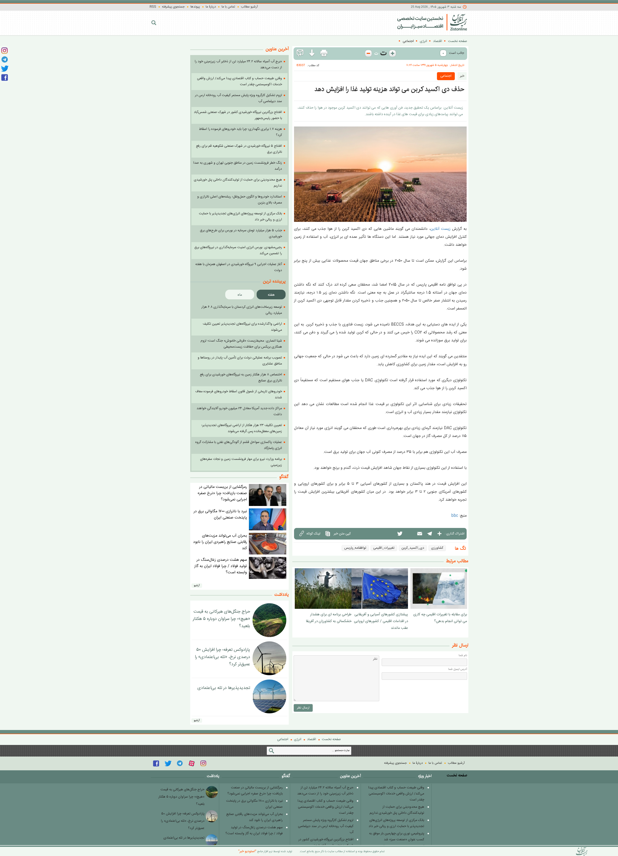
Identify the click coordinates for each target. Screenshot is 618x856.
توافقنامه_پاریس (355, 548)
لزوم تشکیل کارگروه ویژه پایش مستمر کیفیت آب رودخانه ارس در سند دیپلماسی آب (325, 826)
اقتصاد (437, 41)
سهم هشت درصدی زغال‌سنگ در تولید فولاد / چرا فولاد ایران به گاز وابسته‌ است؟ (220, 566)
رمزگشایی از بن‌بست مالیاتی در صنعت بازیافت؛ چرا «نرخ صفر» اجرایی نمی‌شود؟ (222, 493)
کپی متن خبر (342, 534)
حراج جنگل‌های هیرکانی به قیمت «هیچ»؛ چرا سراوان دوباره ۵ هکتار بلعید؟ (221, 619)
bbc (454, 515)
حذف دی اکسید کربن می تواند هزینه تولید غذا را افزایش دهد (389, 89)
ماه (240, 295)
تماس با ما (228, 6)
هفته (271, 295)
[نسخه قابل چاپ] (324, 53)
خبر (462, 76)
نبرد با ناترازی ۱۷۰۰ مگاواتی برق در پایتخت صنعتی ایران (220, 514)
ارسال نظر (303, 707)
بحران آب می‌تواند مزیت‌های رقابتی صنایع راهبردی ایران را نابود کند (220, 542)
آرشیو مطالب (249, 6)
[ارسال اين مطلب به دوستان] (300, 53)
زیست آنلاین (440, 229)
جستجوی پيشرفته (173, 6)
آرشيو (197, 585)
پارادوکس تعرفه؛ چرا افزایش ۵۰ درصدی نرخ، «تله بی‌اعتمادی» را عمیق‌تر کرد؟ (222, 657)
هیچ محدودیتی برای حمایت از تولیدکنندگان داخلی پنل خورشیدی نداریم (397, 810)
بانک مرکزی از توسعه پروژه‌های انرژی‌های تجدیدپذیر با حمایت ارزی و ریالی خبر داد (396, 823)
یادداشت (281, 594)
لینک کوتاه (313, 534)
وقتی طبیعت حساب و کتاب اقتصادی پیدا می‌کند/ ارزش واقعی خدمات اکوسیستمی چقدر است (396, 794)
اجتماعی (408, 41)
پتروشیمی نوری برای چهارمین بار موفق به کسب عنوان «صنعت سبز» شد (396, 836)
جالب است (456, 53)
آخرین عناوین (350, 776)
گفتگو (284, 476)
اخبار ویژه (425, 776)
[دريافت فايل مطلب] (312, 53)
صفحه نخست (457, 41)
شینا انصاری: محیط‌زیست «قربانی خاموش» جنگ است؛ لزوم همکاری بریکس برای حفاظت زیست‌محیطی (241, 344)
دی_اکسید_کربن (412, 548)
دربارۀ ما (211, 6)
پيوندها (195, 6)
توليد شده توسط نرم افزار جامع (265, 851)
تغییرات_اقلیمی (383, 548)
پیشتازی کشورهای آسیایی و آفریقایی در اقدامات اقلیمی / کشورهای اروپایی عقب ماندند (381, 621)
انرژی (423, 41)
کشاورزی (437, 548)
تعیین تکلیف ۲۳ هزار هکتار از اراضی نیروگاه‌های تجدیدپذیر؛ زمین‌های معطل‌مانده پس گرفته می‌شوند (241, 428)
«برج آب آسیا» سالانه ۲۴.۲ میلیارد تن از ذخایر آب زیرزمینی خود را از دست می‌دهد (325, 791)
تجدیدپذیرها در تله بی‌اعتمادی (223, 688)
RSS (153, 6)
